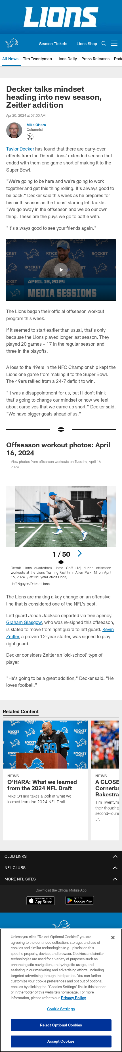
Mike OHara (36, 125)
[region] (61, 990)
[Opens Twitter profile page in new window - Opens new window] (30, 136)
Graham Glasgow (24, 622)
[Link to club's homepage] (11, 40)
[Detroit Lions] (61, 927)
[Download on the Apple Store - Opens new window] (40, 901)
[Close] (113, 937)
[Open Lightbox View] (61, 536)
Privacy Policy (73, 997)
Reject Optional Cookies (61, 1025)
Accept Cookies (61, 1041)
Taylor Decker (20, 148)
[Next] (79, 553)
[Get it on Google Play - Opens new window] (79, 903)
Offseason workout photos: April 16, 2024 (58, 449)
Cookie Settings (61, 1009)
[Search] (104, 43)
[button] (61, 270)
